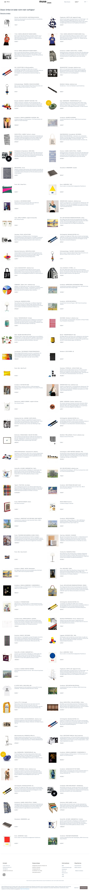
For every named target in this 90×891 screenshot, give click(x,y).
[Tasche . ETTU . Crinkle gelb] (7, 707)
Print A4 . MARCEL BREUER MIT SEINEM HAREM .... (26, 50)
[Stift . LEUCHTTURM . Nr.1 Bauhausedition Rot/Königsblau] (7, 73)
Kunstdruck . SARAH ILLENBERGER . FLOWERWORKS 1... (27, 585)
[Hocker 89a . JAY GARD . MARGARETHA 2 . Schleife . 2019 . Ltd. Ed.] (53, 824)
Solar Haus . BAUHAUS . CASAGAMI (68, 535)
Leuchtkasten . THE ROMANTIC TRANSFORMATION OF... (27, 351)
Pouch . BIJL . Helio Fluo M (20, 368)
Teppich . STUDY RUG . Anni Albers (22, 485)
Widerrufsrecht (78, 867)
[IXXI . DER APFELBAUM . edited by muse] (53, 474)
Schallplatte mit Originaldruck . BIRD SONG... (24, 151)
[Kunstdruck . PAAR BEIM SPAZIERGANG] (53, 841)
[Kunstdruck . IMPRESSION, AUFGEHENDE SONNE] (53, 290)
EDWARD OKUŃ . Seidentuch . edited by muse (70, 201)
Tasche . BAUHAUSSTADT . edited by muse (24, 268)
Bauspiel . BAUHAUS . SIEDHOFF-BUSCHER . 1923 (25, 101)
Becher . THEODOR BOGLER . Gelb (68, 334)
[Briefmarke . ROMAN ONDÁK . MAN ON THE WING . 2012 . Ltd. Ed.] (7, 440)
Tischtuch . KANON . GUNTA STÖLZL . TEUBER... (71, 151)
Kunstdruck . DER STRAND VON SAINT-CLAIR (70, 485)
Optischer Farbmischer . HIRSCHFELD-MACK (24, 251)
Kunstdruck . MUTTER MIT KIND (21, 384)
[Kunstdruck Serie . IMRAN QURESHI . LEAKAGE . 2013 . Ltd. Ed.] (7, 624)
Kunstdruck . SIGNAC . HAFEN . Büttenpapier (24, 568)
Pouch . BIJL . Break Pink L (20, 184)
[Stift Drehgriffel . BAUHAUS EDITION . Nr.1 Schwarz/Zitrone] (7, 791)
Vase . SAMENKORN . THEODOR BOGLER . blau (25, 752)
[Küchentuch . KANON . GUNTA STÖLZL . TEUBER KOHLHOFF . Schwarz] (53, 56)
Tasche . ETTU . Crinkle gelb (20, 702)
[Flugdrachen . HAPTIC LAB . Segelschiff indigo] (53, 23)
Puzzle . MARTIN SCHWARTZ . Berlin (22, 501)
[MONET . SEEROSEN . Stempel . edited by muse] (53, 407)
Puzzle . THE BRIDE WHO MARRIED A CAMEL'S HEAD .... (27, 535)
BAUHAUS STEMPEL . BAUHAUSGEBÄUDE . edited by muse (27, 719)
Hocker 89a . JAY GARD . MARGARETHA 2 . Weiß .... (25, 468)
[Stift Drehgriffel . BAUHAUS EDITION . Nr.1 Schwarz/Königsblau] (53, 423)
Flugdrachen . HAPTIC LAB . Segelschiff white (70, 668)
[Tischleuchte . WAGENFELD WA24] (53, 557)
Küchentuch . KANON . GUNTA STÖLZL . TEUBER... (71, 50)
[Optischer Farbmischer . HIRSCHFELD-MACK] (7, 256)
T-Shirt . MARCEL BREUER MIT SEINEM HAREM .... (25, 34)
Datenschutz (65, 872)
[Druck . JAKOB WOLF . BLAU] (7, 841)
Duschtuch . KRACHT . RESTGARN (22, 635)
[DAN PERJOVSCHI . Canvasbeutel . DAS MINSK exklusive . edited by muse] (53, 140)
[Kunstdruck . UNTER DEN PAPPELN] (53, 307)
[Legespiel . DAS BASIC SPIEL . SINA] (53, 641)
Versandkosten (78, 865)
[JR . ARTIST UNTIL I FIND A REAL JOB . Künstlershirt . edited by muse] (7, 691)
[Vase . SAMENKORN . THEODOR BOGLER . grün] (53, 106)
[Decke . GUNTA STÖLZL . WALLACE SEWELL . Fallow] (53, 707)
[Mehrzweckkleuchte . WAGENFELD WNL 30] (7, 741)
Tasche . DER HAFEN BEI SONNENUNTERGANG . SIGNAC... (73, 585)
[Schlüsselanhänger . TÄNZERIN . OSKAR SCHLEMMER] (7, 89)
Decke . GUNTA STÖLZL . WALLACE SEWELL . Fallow (72, 702)
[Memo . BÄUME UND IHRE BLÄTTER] (7, 340)
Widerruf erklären (79, 870)
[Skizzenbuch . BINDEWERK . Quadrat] (53, 173)
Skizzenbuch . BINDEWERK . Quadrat (68, 167)
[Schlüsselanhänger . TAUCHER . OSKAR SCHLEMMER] (53, 256)
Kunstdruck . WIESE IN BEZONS (67, 518)
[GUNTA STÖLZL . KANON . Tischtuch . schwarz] (7, 140)
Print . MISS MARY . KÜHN (66, 568)
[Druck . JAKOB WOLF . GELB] (53, 657)
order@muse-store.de (8, 870)
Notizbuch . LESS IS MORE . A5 (67, 351)
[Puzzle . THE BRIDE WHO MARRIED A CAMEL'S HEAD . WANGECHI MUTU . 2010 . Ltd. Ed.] (7, 540)
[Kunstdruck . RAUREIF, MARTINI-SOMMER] (7, 674)
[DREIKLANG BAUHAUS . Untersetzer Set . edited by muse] (7, 457)
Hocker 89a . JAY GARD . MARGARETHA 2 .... (24, 652)
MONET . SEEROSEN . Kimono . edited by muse (25, 769)
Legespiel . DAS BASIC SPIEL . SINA (68, 635)
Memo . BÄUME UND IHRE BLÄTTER (22, 334)
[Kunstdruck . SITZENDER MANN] (7, 607)
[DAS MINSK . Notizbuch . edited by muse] (53, 323)
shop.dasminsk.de (36, 872)
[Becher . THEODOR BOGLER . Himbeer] (7, 323)
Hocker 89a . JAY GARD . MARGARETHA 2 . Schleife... (71, 819)
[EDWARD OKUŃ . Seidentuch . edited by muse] (53, 206)
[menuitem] (66, 1)
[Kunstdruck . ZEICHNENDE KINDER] (7, 206)
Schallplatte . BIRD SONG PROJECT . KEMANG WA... (71, 785)
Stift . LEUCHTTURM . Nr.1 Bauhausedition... (24, 67)
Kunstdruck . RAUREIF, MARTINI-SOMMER (24, 668)
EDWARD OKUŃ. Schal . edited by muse (69, 384)
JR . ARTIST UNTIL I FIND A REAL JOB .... (23, 685)
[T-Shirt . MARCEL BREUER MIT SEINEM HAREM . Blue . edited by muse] (53, 39)
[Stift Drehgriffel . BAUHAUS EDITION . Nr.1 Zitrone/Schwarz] (53, 607)
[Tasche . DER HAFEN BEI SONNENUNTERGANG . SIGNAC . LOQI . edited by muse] (53, 591)
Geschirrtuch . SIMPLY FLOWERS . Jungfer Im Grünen (26, 401)
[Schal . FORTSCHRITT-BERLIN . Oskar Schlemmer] (53, 741)
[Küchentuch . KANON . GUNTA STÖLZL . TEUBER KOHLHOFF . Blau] (7, 808)
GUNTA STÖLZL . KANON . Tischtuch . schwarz (24, 134)
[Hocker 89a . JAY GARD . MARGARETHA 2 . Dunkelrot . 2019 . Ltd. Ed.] (7, 657)
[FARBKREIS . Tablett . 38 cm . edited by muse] (7, 290)
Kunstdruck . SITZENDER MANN (21, 602)
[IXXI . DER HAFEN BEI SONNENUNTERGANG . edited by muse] (53, 223)
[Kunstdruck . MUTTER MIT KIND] (7, 390)
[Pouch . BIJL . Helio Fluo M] (7, 373)
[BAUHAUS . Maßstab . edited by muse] (53, 89)
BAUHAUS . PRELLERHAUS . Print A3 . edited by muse (72, 435)
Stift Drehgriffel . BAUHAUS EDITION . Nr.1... (69, 234)
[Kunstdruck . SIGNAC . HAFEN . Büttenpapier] (7, 574)
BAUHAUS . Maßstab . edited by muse (68, 84)
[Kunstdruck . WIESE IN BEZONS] (53, 524)
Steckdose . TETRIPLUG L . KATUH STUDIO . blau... (71, 368)
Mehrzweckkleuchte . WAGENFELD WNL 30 (24, 735)
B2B (63, 865)
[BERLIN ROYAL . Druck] (7, 173)
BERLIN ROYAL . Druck (19, 167)
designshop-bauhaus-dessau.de (39, 865)
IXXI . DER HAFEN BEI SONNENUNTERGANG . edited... (72, 217)
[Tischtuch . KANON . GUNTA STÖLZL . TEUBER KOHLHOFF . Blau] (53, 156)
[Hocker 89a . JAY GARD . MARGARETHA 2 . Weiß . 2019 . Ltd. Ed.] (7, 474)
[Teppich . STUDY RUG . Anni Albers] (7, 490)
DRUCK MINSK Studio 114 (66, 501)
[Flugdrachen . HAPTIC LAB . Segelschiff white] (53, 674)
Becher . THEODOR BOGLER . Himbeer (23, 318)
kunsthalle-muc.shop (37, 870)
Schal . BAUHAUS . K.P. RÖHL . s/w (67, 268)
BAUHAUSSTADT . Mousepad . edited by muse (70, 67)
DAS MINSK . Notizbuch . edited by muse (69, 318)
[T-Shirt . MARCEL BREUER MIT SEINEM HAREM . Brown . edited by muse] (7, 39)
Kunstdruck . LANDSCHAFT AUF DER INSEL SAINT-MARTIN (28, 518)
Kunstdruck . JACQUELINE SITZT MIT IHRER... (70, 769)
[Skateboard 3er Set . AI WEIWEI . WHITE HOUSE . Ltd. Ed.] (7, 423)
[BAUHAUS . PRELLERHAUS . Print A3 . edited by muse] (53, 440)
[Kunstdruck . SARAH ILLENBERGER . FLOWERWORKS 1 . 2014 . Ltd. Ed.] (7, 591)
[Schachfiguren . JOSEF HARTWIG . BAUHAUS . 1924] (53, 457)
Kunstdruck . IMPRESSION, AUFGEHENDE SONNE (71, 284)
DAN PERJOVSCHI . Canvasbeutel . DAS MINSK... (71, 134)
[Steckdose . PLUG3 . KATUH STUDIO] (7, 240)
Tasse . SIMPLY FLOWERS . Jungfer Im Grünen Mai (25, 217)
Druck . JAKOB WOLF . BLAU (20, 836)
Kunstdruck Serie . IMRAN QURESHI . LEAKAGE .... (25, 618)
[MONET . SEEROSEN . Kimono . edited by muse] (7, 774)
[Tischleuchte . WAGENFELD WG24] (7, 307)
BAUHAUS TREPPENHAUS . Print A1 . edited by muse (72, 618)
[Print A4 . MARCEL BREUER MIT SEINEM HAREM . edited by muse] (7, 56)
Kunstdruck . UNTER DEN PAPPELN (68, 301)
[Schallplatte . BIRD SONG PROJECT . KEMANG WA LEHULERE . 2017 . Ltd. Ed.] (53, 791)
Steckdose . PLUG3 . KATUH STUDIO (22, 234)
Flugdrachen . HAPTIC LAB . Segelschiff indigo (70, 17)
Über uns (64, 871)
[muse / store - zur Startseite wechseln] (45, 2)
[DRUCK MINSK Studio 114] (53, 507)
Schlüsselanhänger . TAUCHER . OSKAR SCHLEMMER (72, 251)
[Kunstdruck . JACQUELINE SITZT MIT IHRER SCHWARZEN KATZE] (53, 774)
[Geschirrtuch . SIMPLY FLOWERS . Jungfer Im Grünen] (7, 407)
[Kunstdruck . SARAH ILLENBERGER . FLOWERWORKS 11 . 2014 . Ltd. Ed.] (53, 758)
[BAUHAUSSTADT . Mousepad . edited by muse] (53, 73)
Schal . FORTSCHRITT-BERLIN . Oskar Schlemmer (71, 735)
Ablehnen (76, 887)
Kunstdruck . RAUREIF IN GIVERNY (68, 117)
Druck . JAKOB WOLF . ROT (66, 184)
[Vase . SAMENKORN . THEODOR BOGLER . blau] (7, 758)
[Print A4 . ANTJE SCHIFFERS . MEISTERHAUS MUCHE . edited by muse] (7, 23)
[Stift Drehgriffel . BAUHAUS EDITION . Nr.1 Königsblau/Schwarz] (53, 240)
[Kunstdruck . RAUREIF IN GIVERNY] (53, 123)
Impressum (64, 869)
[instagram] (4, 874)
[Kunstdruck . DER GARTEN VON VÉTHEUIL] (53, 691)
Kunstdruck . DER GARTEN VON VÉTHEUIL (69, 685)
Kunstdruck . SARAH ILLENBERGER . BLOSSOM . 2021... (26, 117)
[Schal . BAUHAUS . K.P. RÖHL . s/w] (53, 273)
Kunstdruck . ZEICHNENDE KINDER (22, 201)
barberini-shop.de (36, 867)
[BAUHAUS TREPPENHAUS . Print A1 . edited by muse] (53, 624)
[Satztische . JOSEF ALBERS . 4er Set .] (53, 808)
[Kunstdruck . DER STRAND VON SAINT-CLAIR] (53, 490)
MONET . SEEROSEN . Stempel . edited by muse (70, 401)
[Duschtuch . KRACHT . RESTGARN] (7, 641)
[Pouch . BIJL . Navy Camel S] (7, 557)
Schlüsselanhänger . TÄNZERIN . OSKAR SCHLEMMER (26, 84)
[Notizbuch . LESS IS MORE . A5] (53, 357)
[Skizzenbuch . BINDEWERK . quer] (7, 824)
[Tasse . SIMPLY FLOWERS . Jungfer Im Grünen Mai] (7, 223)
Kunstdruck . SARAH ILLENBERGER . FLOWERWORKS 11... (73, 752)
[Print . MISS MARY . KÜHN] (53, 574)
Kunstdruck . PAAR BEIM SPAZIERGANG (69, 836)
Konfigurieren (84, 887)
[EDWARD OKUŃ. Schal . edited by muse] (53, 390)
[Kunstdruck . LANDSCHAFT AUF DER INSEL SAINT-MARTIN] (7, 524)
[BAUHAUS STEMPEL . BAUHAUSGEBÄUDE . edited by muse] (7, 724)
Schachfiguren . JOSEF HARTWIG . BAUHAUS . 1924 (71, 451)
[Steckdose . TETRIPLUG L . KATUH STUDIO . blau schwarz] (53, 373)
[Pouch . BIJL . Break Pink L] (7, 190)
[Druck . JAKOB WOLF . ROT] (53, 190)
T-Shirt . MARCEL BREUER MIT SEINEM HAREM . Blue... (72, 34)
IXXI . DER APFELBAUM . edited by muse (69, 468)
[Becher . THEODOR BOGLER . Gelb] (53, 340)
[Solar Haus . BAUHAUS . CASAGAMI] (53, 540)
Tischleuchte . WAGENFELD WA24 (67, 552)
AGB (63, 876)
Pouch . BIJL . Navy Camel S (20, 552)
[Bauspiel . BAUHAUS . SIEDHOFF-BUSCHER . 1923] (7, 106)
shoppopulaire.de (36, 869)
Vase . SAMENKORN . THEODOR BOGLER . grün (70, 101)
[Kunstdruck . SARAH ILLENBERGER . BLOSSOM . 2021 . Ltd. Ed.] (7, 123)
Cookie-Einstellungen (67, 867)
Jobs (63, 874)
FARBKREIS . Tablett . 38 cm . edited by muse (24, 284)
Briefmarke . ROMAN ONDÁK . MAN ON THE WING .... (26, 435)
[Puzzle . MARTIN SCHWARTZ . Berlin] (7, 507)
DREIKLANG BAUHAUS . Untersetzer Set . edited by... (26, 451)
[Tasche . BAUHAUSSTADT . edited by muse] (7, 273)
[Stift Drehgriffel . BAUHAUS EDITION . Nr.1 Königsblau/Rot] (53, 724)
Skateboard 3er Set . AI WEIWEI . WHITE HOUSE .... (25, 418)
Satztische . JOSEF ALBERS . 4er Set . (68, 802)
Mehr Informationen (24, 888)
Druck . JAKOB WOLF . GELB (66, 652)
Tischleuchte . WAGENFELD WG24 (22, 301)
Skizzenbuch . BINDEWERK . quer (22, 819)
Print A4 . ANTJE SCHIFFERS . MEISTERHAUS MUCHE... (26, 17)
